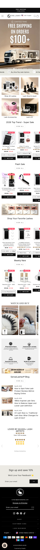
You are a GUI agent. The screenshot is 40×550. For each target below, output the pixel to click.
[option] (10, 320)
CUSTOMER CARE (20, 523)
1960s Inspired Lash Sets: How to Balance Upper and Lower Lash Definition (25, 403)
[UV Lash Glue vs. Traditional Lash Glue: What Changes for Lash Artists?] (7, 413)
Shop (19, 519)
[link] (20, 209)
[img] (20, 433)
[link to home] (13, 16)
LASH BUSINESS (19, 528)
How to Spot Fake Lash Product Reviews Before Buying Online (24, 391)
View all (20, 126)
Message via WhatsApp (20, 503)
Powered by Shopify (20, 548)
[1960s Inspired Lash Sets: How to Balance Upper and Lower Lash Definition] (7, 401)
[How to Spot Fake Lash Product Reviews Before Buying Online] (7, 388)
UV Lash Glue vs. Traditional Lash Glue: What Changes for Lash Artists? (26, 415)
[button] (6, 149)
